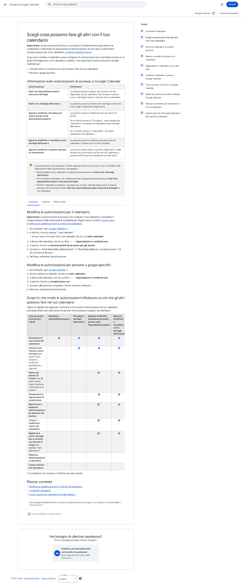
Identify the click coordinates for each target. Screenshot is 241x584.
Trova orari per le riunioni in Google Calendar (162, 86)
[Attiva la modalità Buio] (80, 578)
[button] (5, 4)
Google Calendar (57, 228)
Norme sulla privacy (31, 578)
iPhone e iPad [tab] (59, 202)
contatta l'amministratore (78, 52)
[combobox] (100, 4)
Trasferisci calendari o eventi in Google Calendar (160, 77)
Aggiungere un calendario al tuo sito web (162, 67)
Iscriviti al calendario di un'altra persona (160, 49)
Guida (144, 24)
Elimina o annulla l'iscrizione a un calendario (160, 58)
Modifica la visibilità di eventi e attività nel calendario (55, 486)
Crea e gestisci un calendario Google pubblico (52, 494)
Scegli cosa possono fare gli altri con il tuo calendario (162, 39)
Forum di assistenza (229, 13)
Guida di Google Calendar (24, 4)
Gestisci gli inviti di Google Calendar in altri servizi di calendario (163, 115)
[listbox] (68, 578)
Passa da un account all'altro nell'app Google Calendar (163, 96)
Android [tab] (46, 202)
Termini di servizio (48, 578)
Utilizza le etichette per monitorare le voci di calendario (162, 105)
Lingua (64, 575)
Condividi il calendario (40, 490)
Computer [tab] (33, 202)
